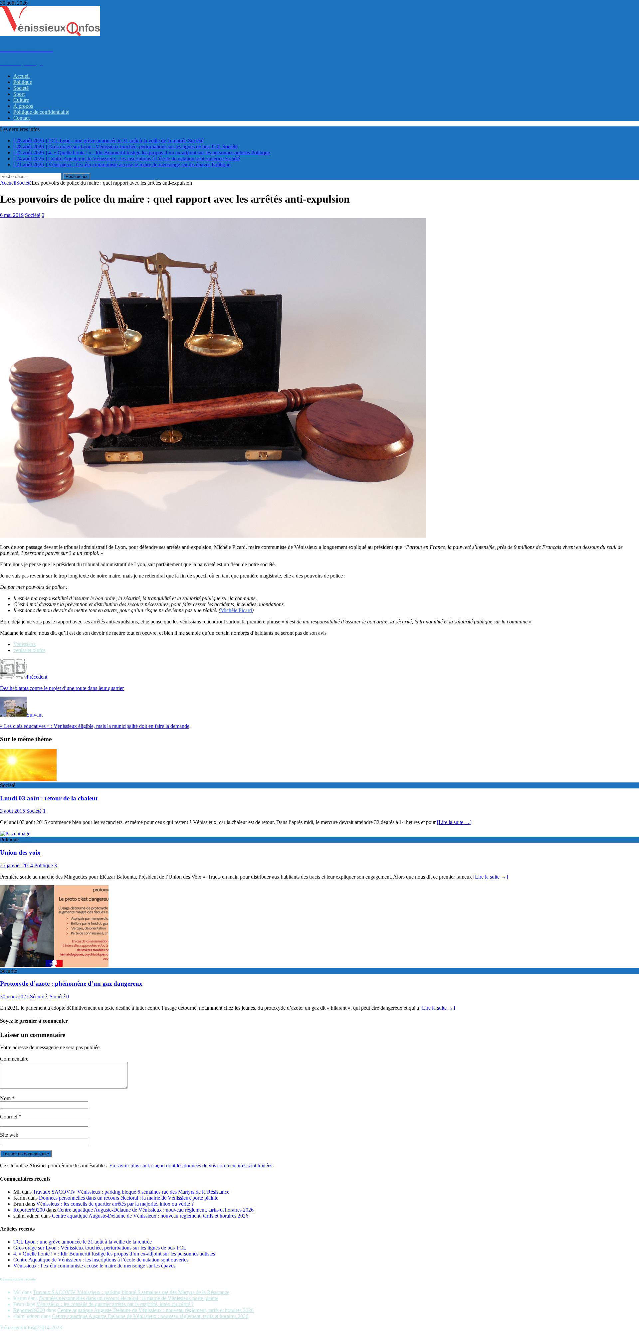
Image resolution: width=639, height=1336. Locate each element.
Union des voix (20, 852)
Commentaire (14, 1059)
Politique (22, 82)
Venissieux (24, 644)
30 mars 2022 (14, 996)
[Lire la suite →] (454, 822)
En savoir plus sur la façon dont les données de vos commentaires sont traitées (190, 1165)
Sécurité (38, 996)
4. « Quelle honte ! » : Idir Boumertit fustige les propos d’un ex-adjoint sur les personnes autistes (114, 1253)
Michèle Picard (236, 610)
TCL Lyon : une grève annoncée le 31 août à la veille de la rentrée (82, 1242)
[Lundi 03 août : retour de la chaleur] (28, 779)
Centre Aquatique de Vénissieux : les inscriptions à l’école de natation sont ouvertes (100, 1259)
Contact (21, 118)
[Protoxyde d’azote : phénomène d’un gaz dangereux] (54, 965)
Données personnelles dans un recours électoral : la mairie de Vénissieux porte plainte (128, 1198)
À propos (23, 106)
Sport (19, 94)
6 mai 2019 (12, 215)
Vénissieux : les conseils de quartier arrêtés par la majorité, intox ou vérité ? (115, 1204)
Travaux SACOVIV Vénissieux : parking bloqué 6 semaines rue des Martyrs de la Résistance (131, 1192)
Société (21, 88)
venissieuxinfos (29, 650)
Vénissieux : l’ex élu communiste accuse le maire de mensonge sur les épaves (94, 1265)
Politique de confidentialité (41, 112)
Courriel (9, 1116)
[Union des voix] (15, 833)
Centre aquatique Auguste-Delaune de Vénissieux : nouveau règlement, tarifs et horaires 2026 (155, 1210)
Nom (6, 1098)
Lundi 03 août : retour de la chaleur (49, 798)
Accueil (21, 76)
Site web (9, 1135)
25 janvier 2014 (16, 865)
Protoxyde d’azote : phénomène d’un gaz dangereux (71, 983)
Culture (21, 100)
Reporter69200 (29, 1210)
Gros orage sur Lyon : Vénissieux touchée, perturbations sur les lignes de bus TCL (99, 1248)
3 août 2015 (12, 811)
